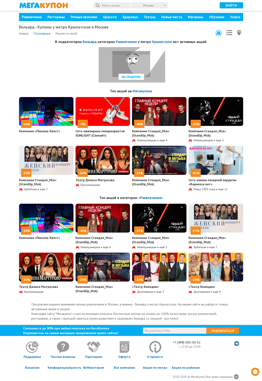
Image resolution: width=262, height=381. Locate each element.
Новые (23, 33)
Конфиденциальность (63, 367)
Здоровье (130, 17)
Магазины (195, 17)
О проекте (155, 357)
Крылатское (162, 41)
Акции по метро (155, 367)
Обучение (216, 17)
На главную (131, 77)
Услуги (235, 17)
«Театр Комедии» (145, 287)
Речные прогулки (84, 17)
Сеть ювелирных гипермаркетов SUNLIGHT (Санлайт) (100, 133)
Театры (150, 17)
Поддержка (32, 357)
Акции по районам (186, 367)
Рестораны (56, 17)
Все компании (124, 367)
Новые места (171, 17)
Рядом (66, 33)
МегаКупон (43, 5)
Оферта (124, 357)
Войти (231, 5)
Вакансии (32, 367)
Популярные (42, 33)
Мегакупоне (142, 91)
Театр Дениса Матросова (95, 180)
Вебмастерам (93, 367)
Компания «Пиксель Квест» (39, 131)
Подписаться (222, 331)
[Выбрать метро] (218, 32)
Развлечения (32, 17)
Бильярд (90, 41)
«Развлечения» (150, 197)
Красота (109, 17)
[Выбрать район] (229, 32)
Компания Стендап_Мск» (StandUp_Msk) (150, 133)
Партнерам (93, 357)
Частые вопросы (63, 357)
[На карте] (239, 32)
